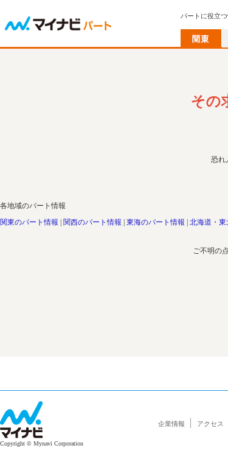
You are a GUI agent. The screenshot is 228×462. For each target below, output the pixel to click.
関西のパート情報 (92, 222)
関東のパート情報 (29, 222)
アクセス (210, 423)
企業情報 (171, 423)
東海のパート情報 (155, 222)
